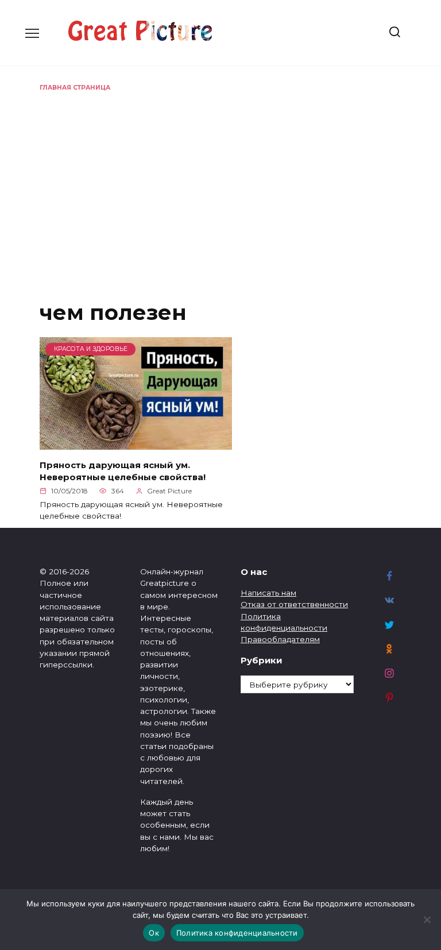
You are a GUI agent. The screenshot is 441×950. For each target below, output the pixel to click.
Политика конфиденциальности (237, 932)
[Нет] (426, 919)
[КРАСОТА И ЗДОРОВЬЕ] (136, 443)
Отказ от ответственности (294, 604)
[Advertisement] (220, 178)
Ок (154, 932)
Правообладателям (280, 639)
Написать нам (268, 592)
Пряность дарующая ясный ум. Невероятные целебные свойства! (123, 470)
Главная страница (75, 87)
